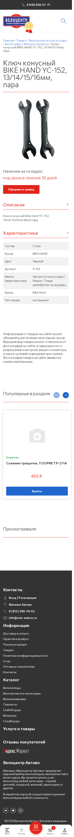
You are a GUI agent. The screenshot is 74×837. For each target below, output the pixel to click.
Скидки (8, 650)
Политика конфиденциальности (25, 655)
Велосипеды (12, 688)
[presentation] (56, 395)
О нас (7, 661)
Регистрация (27, 597)
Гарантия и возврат (16, 639)
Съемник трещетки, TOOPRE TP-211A (36, 463)
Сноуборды (11, 721)
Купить (37, 491)
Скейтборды (12, 710)
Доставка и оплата (16, 633)
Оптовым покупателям (19, 666)
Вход (12, 597)
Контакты (9, 672)
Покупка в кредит (15, 644)
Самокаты (10, 704)
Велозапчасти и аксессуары (22, 693)
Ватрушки (9, 715)
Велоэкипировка (14, 699)
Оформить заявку (21, 189)
